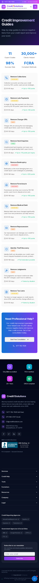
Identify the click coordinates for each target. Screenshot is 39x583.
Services (5, 471)
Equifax (24, 519)
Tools (4, 482)
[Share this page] (31, 7)
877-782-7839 (21, 346)
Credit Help (6, 476)
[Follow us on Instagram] (19, 434)
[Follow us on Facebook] (4, 434)
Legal (4, 503)
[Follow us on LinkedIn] (14, 434)
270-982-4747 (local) (13, 417)
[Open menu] (35, 7)
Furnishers (5, 487)
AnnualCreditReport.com (10, 519)
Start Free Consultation (17, 339)
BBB (4, 533)
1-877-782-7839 (9, 1)
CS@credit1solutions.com (14, 421)
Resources (5, 492)
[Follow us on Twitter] (9, 434)
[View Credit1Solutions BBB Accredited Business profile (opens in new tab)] (16, 445)
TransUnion (16, 523)
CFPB (27, 533)
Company (5, 497)
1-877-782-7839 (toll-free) (15, 412)
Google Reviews (15, 533)
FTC (4, 536)
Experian (5, 523)
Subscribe (19, 558)
